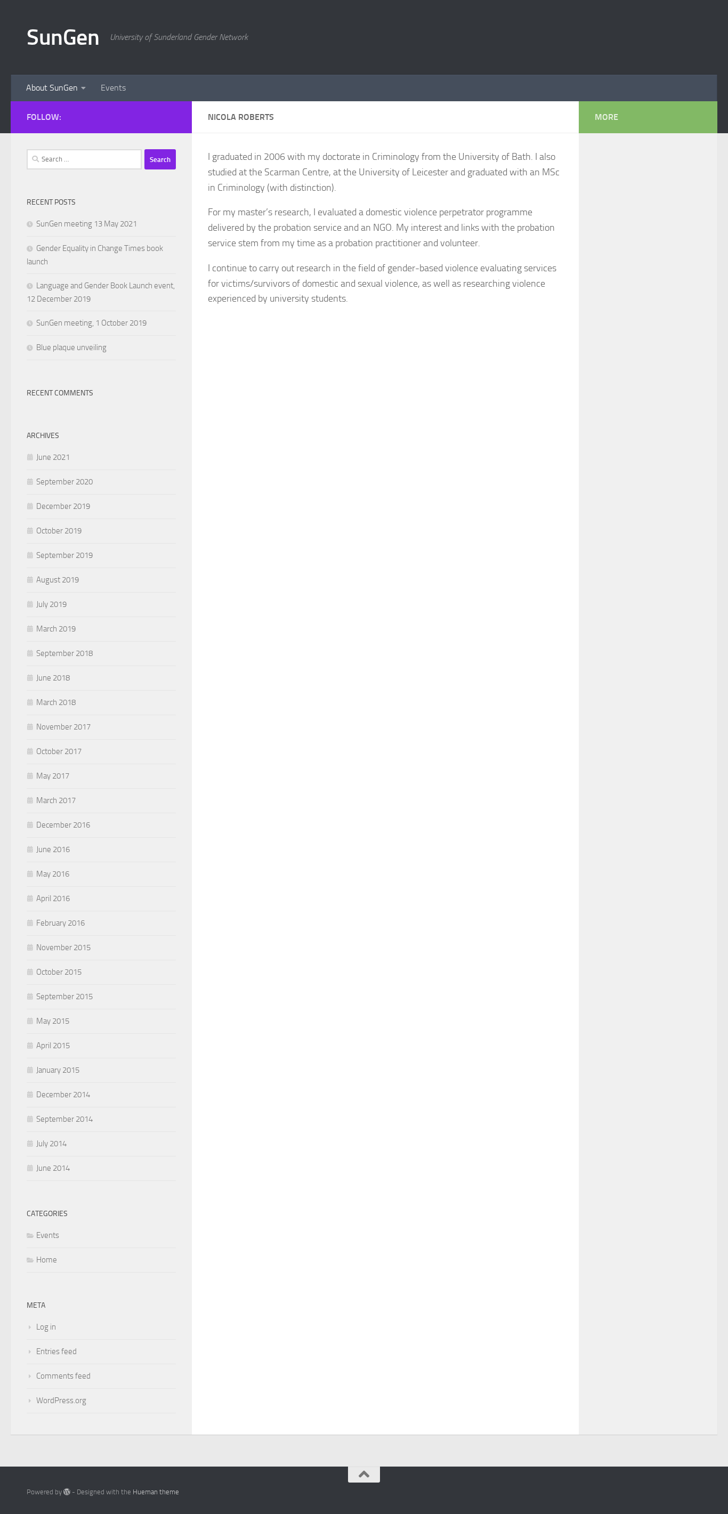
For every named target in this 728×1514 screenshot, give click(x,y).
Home (46, 1260)
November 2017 (63, 727)
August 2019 (57, 580)
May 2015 (52, 1021)
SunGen (63, 37)
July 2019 (51, 604)
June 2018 (53, 678)
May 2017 (52, 776)
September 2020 (64, 482)
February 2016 (60, 923)
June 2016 (53, 849)
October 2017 (59, 751)
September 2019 (64, 555)
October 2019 (59, 531)
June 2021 (53, 457)
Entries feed (56, 1351)
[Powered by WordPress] (66, 1491)
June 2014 (53, 1168)
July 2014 (51, 1143)
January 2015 (57, 1070)
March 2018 (56, 702)
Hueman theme (156, 1492)
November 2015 (63, 947)
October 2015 (59, 972)
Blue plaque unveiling (71, 347)
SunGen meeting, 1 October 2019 (91, 323)
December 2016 (63, 825)
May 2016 (52, 874)
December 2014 (63, 1094)
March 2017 (56, 800)
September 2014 (64, 1119)
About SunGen (52, 88)
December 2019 (63, 506)
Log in (46, 1327)
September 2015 (64, 996)
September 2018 (64, 653)
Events (113, 88)
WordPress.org (61, 1400)
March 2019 (56, 629)
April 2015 (53, 1045)
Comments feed (63, 1376)
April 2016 (53, 898)
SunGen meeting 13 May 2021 (86, 224)
